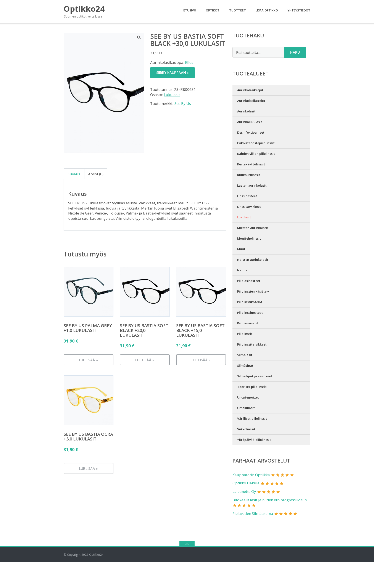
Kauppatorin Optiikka (251, 474)
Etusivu (189, 10)
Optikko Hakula (246, 482)
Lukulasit (172, 94)
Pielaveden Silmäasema (252, 513)
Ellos (189, 62)
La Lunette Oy (244, 491)
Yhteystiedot (299, 10)
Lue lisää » (88, 360)
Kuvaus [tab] (74, 173)
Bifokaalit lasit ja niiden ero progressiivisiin (269, 499)
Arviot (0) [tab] (95, 173)
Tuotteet (237, 10)
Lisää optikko (267, 10)
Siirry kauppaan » (172, 72)
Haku (295, 52)
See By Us (182, 103)
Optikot (212, 10)
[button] (139, 37)
